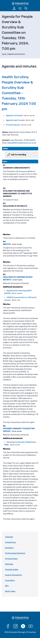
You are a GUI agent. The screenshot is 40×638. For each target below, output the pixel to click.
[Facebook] (8, 626)
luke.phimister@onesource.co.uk (21, 143)
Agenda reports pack (20, 120)
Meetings (9, 564)
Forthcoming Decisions (15, 553)
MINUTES (12, 244)
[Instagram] (15, 626)
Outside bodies (11, 569)
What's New (10, 591)
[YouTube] (31, 626)
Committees (10, 542)
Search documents (13, 575)
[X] (23, 626)
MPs (7, 586)
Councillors (10, 580)
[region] (20, 341)
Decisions (9, 548)
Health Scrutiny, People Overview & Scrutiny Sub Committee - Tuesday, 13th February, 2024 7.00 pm (19, 93)
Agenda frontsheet (20, 115)
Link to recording (18, 155)
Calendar (9, 537)
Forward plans (11, 559)
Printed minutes (18, 125)
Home (4, 54)
